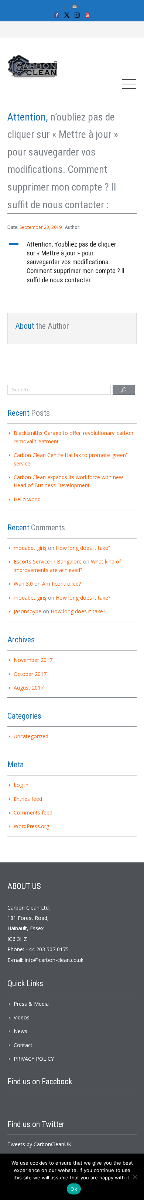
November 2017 (33, 659)
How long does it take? (83, 547)
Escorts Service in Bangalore (48, 561)
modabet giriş (30, 547)
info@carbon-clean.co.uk (54, 959)
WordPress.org (31, 826)
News (20, 1031)
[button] (72, 262)
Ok (74, 1189)
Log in (21, 784)
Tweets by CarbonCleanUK (39, 1144)
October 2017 (30, 673)
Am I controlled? (61, 583)
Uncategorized (31, 736)
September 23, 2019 (41, 227)
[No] (134, 1176)
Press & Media (31, 1003)
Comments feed (33, 812)
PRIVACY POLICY (34, 1058)
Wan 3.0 (23, 583)
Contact (23, 1045)
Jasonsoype (27, 611)
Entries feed (28, 798)
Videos (22, 1017)
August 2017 (29, 687)
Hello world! (28, 499)
